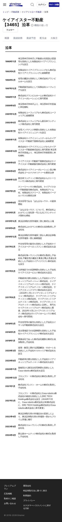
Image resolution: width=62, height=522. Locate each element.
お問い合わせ (10, 503)
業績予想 (31, 38)
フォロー (10, 30)
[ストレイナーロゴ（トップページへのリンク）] (15, 4)
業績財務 (17, 38)
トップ (6, 12)
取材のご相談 (10, 498)
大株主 (54, 38)
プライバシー (29, 500)
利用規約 (27, 495)
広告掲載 (8, 493)
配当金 (43, 38)
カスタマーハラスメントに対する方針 (37, 507)
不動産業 (15, 12)
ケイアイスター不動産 (32, 12)
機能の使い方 (41, 25)
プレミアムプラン (10, 487)
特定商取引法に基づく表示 (35, 490)
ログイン (42, 4)
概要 (7, 38)
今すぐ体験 (54, 4)
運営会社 (27, 485)
